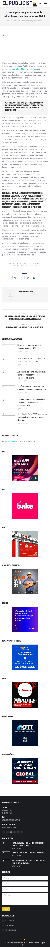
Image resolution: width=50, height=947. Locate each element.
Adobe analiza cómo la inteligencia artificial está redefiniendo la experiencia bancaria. (31, 375)
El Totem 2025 (9, 921)
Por (18, 265)
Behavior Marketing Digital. (36, 943)
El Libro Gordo (9, 925)
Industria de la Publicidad (31, 263)
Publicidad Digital (11, 930)
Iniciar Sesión (11, 441)
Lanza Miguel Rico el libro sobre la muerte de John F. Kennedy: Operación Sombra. (28, 862)
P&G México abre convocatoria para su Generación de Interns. (31, 360)
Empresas (19, 263)
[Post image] (8, 349)
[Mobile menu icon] (45, 3)
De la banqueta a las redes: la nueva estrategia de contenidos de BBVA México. (27, 844)
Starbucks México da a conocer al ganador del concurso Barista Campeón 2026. (31, 403)
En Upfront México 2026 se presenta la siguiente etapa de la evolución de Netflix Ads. (32, 417)
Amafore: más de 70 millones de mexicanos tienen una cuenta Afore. (31, 387)
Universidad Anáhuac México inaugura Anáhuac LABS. (29, 346)
